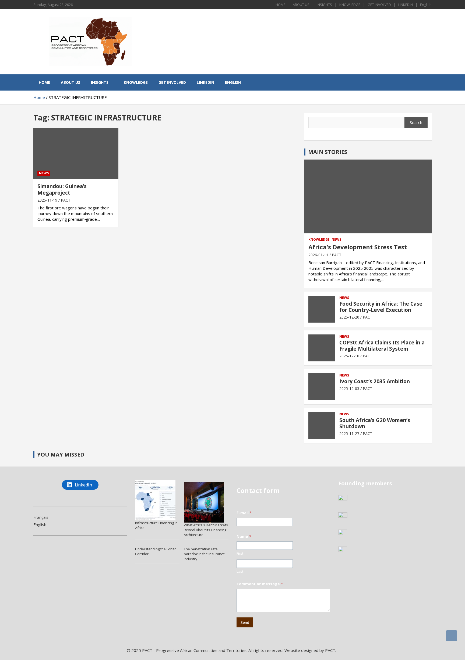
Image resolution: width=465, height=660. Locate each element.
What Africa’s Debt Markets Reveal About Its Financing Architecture (206, 530)
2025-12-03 (349, 388)
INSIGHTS (324, 4)
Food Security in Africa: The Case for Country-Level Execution (380, 306)
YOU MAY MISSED (60, 454)
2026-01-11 (318, 254)
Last (240, 571)
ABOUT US (301, 4)
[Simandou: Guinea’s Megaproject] (76, 153)
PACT (66, 200)
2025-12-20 (349, 317)
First (240, 553)
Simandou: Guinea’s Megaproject (62, 189)
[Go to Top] (451, 635)
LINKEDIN (405, 4)
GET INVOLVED (379, 4)
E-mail (244, 512)
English (426, 4)
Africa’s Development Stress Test (357, 247)
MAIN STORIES (327, 152)
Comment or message (260, 584)
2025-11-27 (349, 433)
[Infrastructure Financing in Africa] (155, 500)
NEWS (44, 173)
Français (40, 517)
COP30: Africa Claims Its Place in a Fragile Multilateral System (382, 345)
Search (416, 122)
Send (245, 622)
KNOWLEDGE (349, 4)
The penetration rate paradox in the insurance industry (204, 554)
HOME (281, 4)
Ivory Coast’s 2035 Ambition (374, 381)
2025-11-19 (47, 200)
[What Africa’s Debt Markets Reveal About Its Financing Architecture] (204, 502)
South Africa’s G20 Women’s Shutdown (374, 423)
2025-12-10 (349, 355)
